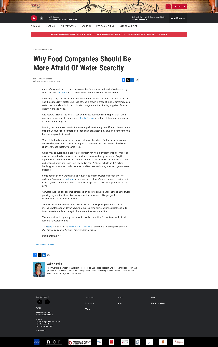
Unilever (69, 179)
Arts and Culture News (42, 49)
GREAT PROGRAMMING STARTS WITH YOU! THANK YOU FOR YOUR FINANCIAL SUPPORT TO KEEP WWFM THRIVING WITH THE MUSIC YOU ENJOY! (109, 34)
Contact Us (89, 298)
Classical (36, 26)
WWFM (38, 308)
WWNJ (120, 303)
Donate (181, 6)
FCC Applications (158, 303)
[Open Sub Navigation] (43, 26)
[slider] (45, 18)
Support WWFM (68, 26)
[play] (34, 18)
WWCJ (153, 298)
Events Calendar (105, 26)
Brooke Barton (86, 118)
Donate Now (89, 303)
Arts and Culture (128, 26)
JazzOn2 (50, 26)
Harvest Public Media (79, 226)
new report (62, 92)
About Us (86, 26)
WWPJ (120, 298)
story (49, 226)
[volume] (41, 18)
